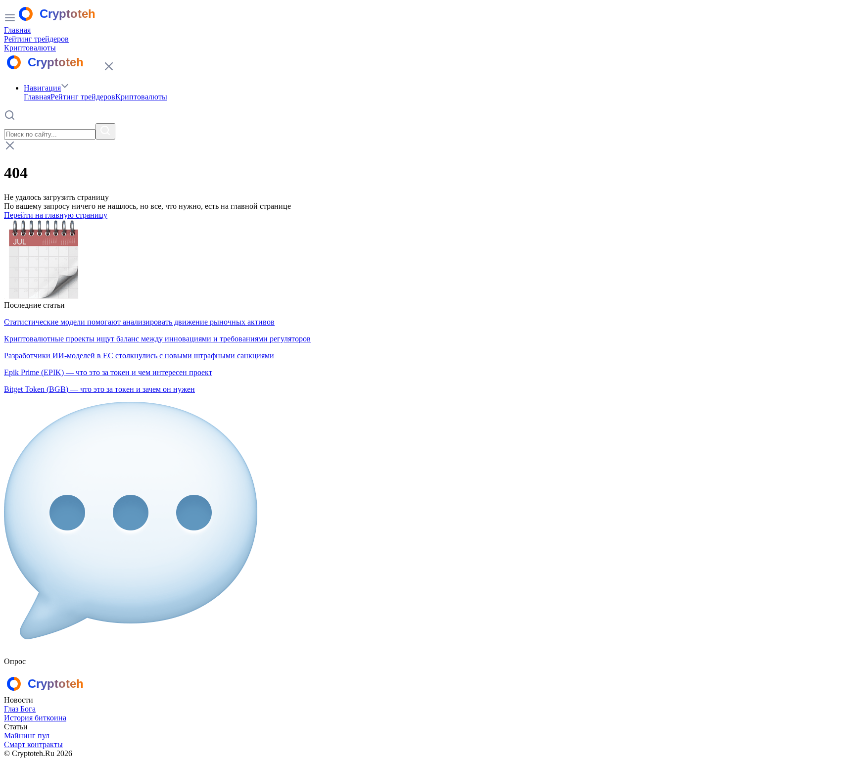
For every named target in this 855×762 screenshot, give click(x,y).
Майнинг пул (26, 735)
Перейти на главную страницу (55, 215)
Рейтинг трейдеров (36, 39)
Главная (17, 30)
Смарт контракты (33, 744)
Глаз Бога (20, 709)
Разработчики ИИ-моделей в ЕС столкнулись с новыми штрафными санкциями (139, 355)
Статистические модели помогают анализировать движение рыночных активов (139, 322)
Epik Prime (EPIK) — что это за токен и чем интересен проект (108, 372)
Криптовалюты (30, 48)
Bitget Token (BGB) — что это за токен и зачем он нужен (99, 389)
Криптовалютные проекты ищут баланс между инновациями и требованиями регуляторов (157, 338)
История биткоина (35, 718)
